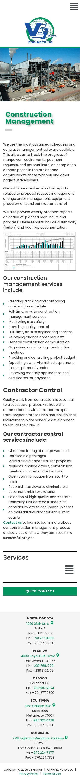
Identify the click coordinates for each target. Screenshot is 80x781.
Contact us (12, 522)
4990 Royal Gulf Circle (38, 656)
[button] (40, 7)
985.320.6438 (43, 720)
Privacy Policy (29, 774)
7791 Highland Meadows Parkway (38, 738)
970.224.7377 (44, 752)
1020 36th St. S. (37, 623)
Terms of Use (52, 774)
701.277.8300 (44, 638)
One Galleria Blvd (38, 706)
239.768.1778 (44, 665)
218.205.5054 (44, 688)
